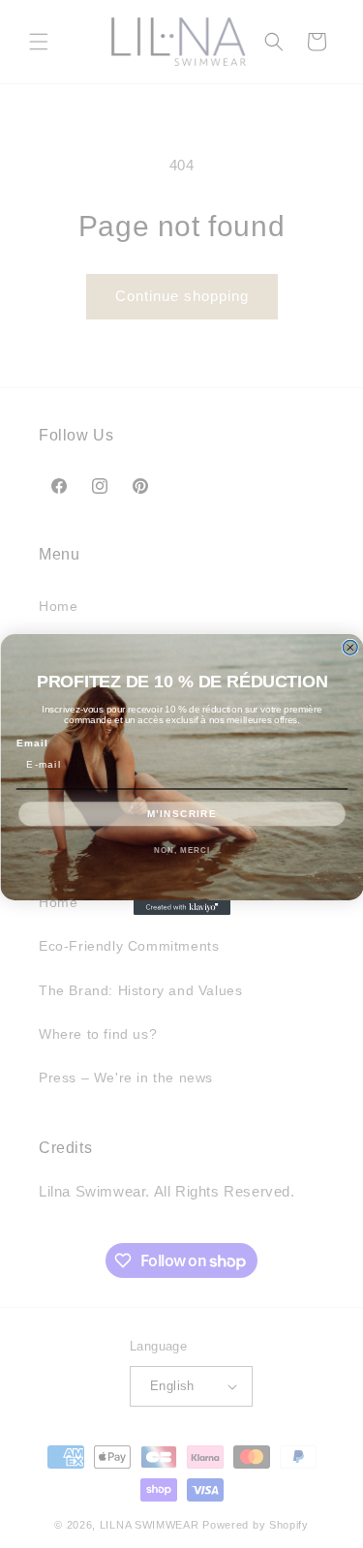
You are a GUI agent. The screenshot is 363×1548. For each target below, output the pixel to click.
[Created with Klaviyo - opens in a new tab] (182, 907)
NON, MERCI (182, 849)
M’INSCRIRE (182, 812)
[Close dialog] (350, 647)
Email (31, 743)
